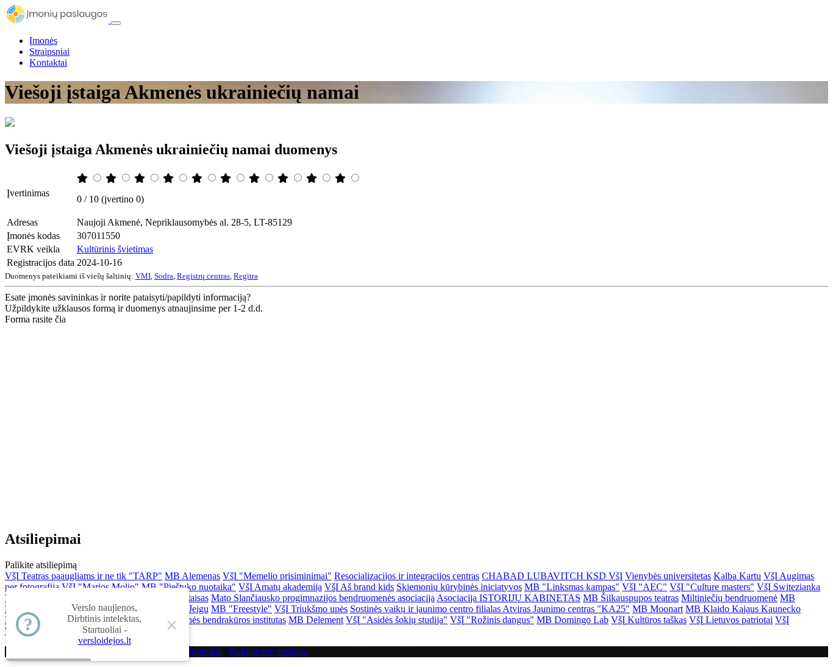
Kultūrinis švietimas (115, 249)
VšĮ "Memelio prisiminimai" (277, 576)
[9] (313, 178)
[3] (141, 178)
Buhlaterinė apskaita (268, 651)
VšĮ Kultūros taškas (649, 620)
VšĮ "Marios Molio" (100, 587)
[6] (227, 178)
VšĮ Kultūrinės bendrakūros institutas (214, 620)
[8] (284, 178)
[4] (169, 178)
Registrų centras (203, 275)
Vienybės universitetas (668, 576)
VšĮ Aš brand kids (359, 587)
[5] (198, 178)
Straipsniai (49, 51)
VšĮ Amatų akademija (280, 587)
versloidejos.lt (104, 640)
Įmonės (43, 40)
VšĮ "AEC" (644, 587)
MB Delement (315, 620)
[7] (255, 178)
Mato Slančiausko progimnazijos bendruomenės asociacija (323, 598)
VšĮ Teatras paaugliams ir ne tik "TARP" (83, 576)
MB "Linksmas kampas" (572, 587)
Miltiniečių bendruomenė (729, 598)
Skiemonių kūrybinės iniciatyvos (459, 587)
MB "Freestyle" (241, 609)
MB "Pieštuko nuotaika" (188, 587)
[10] (341, 178)
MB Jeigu (190, 609)
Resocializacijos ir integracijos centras (406, 576)
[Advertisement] (416, 416)
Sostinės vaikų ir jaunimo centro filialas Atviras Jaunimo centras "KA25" (490, 609)
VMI (143, 275)
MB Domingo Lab (573, 620)
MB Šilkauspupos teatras (631, 598)
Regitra (246, 275)
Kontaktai (48, 62)
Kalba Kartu (737, 576)
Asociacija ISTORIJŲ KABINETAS (509, 598)
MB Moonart (657, 609)
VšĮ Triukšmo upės (311, 609)
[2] (112, 178)
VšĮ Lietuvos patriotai (731, 620)
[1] (83, 178)
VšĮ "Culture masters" (712, 587)
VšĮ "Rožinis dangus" (492, 620)
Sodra (163, 275)
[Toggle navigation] (116, 23)
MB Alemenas (192, 576)
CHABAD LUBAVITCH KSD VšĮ (552, 576)
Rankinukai (200, 651)
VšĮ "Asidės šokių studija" (397, 620)
